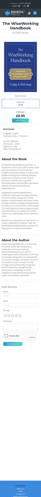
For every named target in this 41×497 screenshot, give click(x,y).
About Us (20, 489)
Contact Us (20, 494)
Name (5, 291)
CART (25, 6)
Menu (36, 13)
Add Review (9, 286)
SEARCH (15, 6)
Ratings (6, 310)
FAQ (20, 491)
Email (5, 301)
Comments (7, 321)
